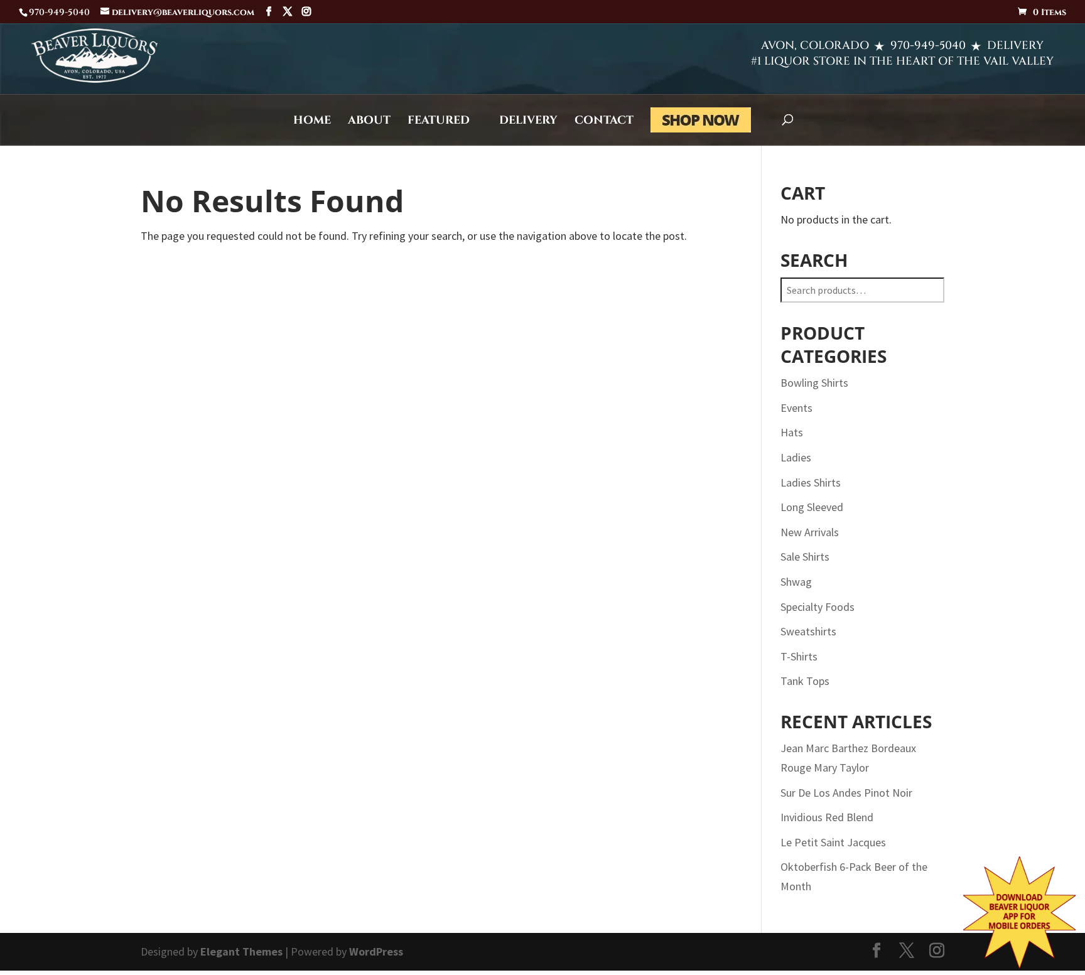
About (369, 122)
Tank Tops (804, 681)
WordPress (376, 951)
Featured (439, 122)
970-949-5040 (928, 45)
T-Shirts (799, 656)
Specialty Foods (817, 607)
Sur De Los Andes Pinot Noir (846, 792)
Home (312, 122)
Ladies (795, 457)
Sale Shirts (804, 556)
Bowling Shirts (814, 382)
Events (796, 408)
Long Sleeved (811, 507)
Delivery (528, 122)
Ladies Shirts (810, 482)
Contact (604, 122)
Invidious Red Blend (826, 817)
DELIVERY (1015, 45)
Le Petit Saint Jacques (833, 842)
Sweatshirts (808, 631)
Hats (791, 432)
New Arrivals (809, 532)
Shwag (796, 581)
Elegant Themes (241, 951)
